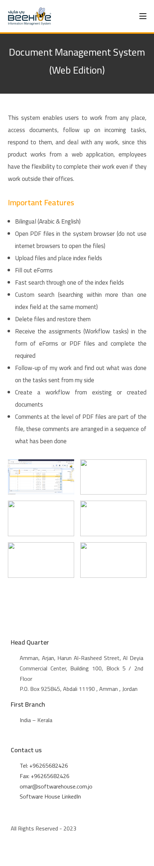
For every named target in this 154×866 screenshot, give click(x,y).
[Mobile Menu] (142, 16)
